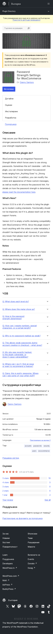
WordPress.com (10, 576)
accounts (28, 446)
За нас (5, 533)
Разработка (10, 117)
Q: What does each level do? (15, 301)
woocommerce (44, 451)
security (47, 446)
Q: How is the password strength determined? (13, 317)
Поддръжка (10, 124)
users (34, 451)
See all (48, 500)
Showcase (32, 533)
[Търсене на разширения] (28, 28)
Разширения (33, 542)
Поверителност (10, 547)
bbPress (7, 584)
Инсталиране (11, 111)
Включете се (34, 555)
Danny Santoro (27, 82)
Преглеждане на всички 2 (40, 440)
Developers (7, 563)
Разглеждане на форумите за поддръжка (22, 518)
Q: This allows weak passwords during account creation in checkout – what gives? (22, 344)
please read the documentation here (18, 192)
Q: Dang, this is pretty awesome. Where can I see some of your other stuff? (20, 374)
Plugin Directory (9, 11)
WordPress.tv (9, 568)
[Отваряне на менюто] (49, 3)
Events (31, 559)
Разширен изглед (10, 458)
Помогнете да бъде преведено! (26, 20)
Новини (6, 538)
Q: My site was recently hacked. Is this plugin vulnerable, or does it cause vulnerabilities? (17, 354)
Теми (30, 538)
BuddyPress (9, 589)
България (12, 600)
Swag (31, 568)
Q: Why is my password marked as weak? (21, 336)
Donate (32, 563)
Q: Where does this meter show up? (18, 309)
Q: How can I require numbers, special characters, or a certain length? (19, 327)
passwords (37, 446)
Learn (5, 555)
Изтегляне (9, 89)
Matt (5, 580)
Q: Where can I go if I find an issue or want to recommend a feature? (18, 365)
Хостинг (6, 542)
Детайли (9, 98)
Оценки (8, 105)
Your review (7, 500)
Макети (31, 547)
